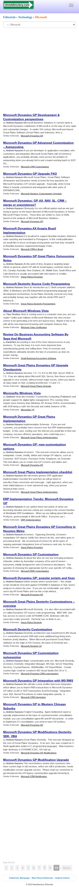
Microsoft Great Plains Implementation (39, 437)
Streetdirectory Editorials (42, 884)
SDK (6, 736)
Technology (25, 17)
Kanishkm (11, 342)
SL (54, 200)
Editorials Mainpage (19, 878)
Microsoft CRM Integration (33, 697)
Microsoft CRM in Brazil (32, 249)
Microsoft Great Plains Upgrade (36, 386)
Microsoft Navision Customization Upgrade (41, 193)
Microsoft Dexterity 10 (31, 646)
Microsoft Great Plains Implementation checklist (37, 472)
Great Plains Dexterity (31, 622)
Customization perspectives (23, 119)
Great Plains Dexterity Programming (38, 304)
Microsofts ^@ (27, 410)
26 (13, 863)
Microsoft (41, 17)
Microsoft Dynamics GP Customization (31, 554)
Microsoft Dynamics (17, 200)
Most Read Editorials (42, 878)
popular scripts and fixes (57, 578)
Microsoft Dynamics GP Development (30, 115)
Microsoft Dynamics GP (32, 136)
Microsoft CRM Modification (34, 776)
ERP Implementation (31, 520)
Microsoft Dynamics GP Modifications (38, 753)
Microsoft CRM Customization (35, 166)
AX (41, 200)
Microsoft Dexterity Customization (27, 629)
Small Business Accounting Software (38, 358)
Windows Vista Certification (34, 327)
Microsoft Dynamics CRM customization (40, 673)
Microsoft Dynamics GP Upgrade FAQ (30, 173)
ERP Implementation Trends (23, 499)
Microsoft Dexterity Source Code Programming (36, 283)
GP (35, 200)
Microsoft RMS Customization (35, 571)
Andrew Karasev (14, 122)
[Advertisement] (39, 70)
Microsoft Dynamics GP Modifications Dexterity (37, 732)
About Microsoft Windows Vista (26, 310)
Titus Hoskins (13, 314)
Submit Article (62, 878)
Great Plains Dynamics (32, 277)
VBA (14, 736)
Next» (67, 868)
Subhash (10, 396)
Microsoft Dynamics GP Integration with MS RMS (38, 680)
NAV (47, 200)
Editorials (9, 17)
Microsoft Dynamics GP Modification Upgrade (36, 759)
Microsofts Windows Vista (22, 393)
